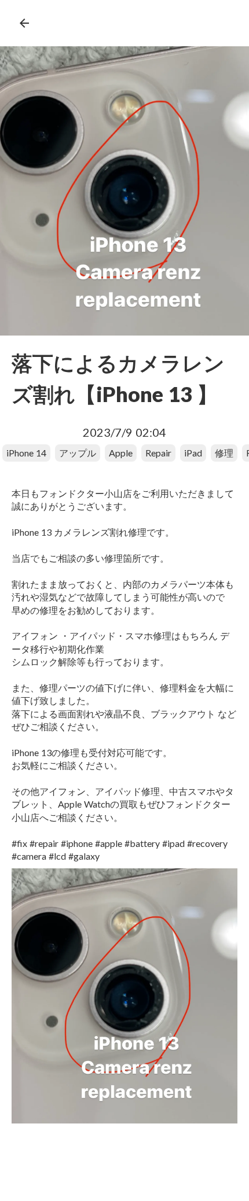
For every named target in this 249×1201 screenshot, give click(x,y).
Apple (121, 452)
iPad (193, 452)
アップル (77, 452)
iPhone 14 (26, 452)
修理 (224, 452)
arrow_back (24, 23)
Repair (158, 452)
